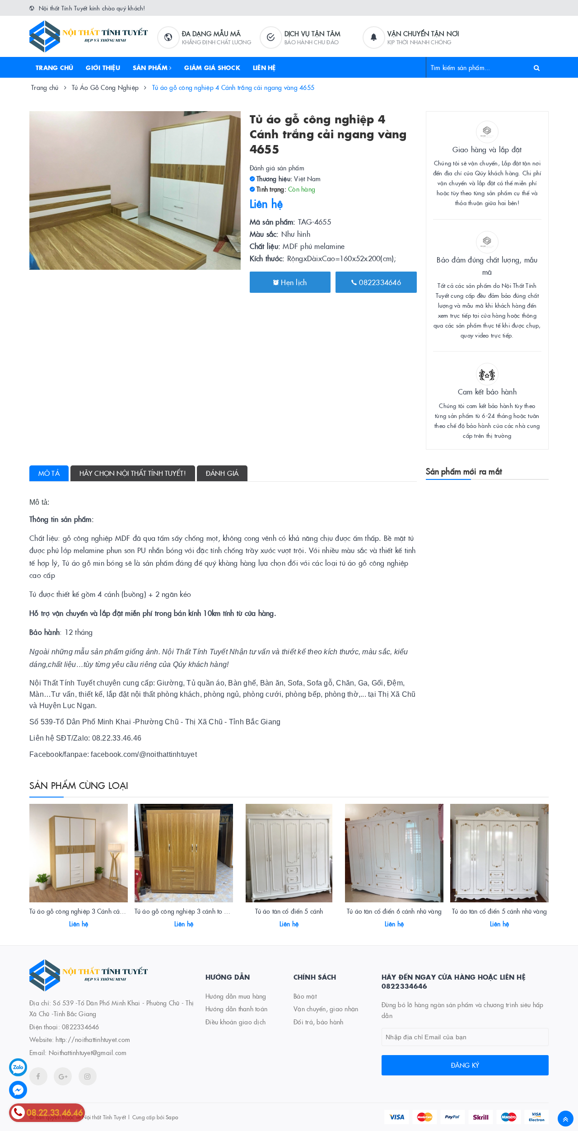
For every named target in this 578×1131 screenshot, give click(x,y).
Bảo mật (305, 995)
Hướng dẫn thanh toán (236, 1008)
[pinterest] (88, 1076)
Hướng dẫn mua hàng (235, 995)
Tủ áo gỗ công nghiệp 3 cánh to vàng (186, 910)
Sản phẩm (151, 67)
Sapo (172, 1117)
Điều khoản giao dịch (235, 1021)
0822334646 (379, 282)
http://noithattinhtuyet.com (93, 1039)
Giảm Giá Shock (212, 67)
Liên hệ (264, 67)
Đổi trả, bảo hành (318, 1021)
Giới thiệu (103, 67)
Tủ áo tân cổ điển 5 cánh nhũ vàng (499, 910)
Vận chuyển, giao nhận (326, 1008)
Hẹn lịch (293, 282)
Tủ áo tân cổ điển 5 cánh (289, 910)
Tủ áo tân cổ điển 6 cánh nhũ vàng (394, 910)
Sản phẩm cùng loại (79, 785)
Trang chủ (54, 67)
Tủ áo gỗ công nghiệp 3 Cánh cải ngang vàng (92, 910)
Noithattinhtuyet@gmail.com (88, 1052)
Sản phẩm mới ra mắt (464, 471)
